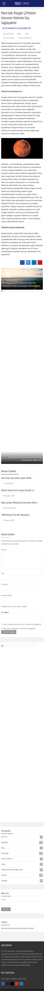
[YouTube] (17, 983)
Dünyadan (21, 853)
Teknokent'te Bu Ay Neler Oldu (21, 870)
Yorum (3, 550)
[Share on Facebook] (22, 264)
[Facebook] (3, 983)
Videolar (21, 881)
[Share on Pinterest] (40, 264)
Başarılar (21, 842)
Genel (27, 34)
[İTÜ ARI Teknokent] (22, 3)
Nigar (19, 34)
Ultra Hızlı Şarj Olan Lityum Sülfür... (17, 478)
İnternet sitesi (6, 595)
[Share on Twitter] (28, 264)
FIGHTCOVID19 (21, 859)
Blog (21, 848)
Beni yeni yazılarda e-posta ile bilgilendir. (19, 628)
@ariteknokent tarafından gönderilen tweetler (17, 928)
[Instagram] (12, 983)
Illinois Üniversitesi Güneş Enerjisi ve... (18, 490)
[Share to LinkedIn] (34, 264)
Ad (3, 573)
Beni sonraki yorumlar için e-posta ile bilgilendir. (22, 624)
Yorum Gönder (8, 38)
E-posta (5, 584)
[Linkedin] (21, 983)
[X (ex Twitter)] (7, 983)
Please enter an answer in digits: (14, 606)
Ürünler (21, 875)
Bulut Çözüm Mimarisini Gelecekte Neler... (19, 502)
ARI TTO (21, 837)
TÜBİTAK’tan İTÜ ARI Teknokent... (16, 514)
